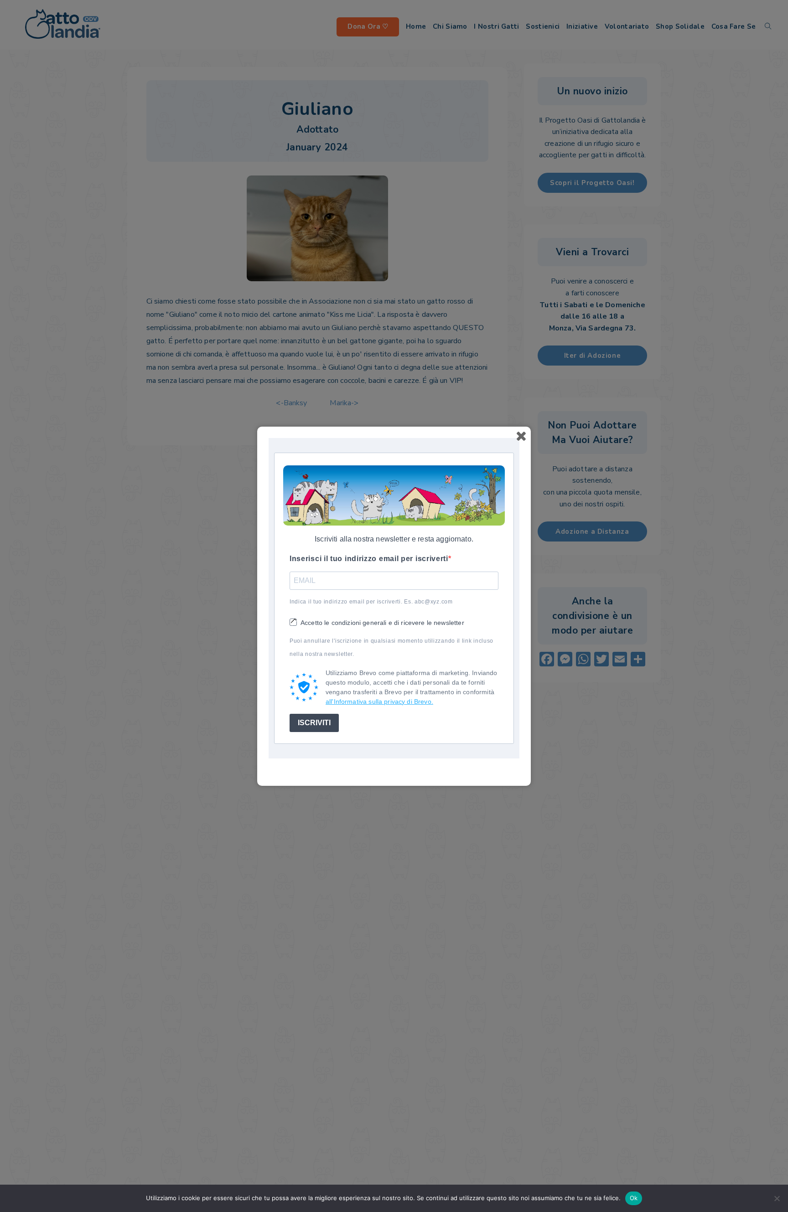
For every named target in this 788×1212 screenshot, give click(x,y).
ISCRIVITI (314, 723)
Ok (634, 1198)
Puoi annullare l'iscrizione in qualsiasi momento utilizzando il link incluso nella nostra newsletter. (391, 647)
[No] (776, 1198)
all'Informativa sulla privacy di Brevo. (379, 701)
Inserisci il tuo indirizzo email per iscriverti (369, 558)
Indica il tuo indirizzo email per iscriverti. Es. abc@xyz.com (371, 601)
